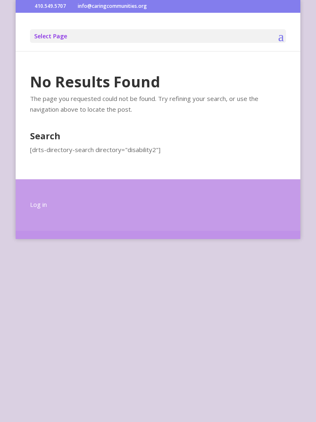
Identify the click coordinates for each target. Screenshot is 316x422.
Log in (38, 204)
